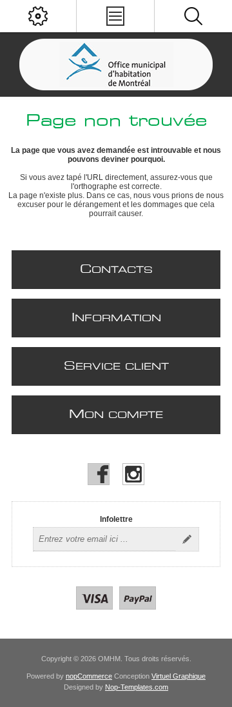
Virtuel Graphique (178, 676)
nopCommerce (89, 676)
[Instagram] (133, 474)
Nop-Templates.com (136, 687)
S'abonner (186, 539)
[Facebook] (98, 474)
